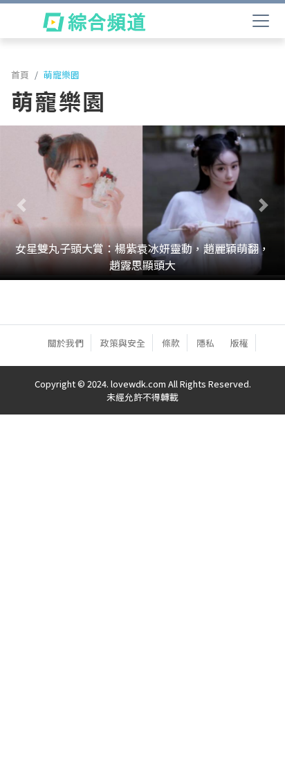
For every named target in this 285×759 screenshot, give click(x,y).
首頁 (20, 74)
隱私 (205, 342)
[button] (21, 205)
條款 (171, 342)
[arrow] (94, 22)
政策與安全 (122, 342)
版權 (239, 342)
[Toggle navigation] (260, 21)
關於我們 (66, 342)
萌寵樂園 (62, 74)
